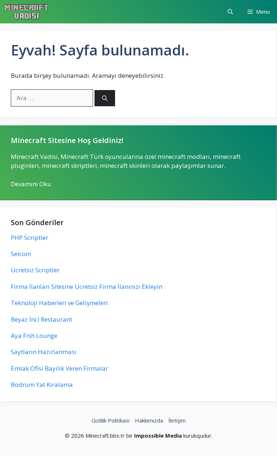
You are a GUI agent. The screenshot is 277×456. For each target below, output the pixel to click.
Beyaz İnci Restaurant (41, 319)
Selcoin (21, 254)
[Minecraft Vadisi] (26, 11)
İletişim (177, 420)
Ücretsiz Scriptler (35, 270)
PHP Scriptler (29, 237)
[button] (230, 11)
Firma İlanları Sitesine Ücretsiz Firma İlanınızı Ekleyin (86, 286)
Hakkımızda (149, 420)
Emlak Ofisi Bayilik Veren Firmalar (59, 368)
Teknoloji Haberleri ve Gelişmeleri (59, 303)
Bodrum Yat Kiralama (42, 384)
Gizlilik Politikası (110, 420)
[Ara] (104, 98)
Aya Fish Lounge (34, 335)
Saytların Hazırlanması (43, 352)
